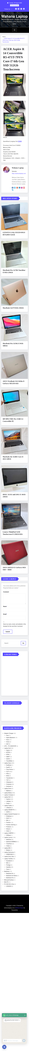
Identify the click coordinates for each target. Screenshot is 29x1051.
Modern (8, 850)
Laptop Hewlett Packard (10, 814)
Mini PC (6, 882)
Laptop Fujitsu (8, 805)
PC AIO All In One (9, 884)
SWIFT (8, 757)
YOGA (8, 846)
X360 (7, 831)
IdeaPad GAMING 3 (11, 841)
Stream (8, 829)
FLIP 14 (8, 771)
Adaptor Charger (8, 733)
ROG (7, 776)
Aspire (8, 750)
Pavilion (8, 822)
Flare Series (9, 769)
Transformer (9, 778)
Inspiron (8, 799)
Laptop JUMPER (8, 833)
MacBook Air (9, 873)
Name (5, 606)
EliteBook (9, 816)
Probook (8, 827)
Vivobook (8, 784)
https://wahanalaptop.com (19, 173)
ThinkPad (9, 844)
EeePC (8, 767)
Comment (6, 592)
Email (5, 614)
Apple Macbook (10, 737)
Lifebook (8, 807)
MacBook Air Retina (11, 875)
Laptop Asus (7, 763)
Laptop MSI (7, 848)
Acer (7, 735)
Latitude (8, 801)
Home (3, 36)
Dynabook (9, 861)
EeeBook (8, 765)
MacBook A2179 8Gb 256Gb (13, 308)
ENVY (8, 818)
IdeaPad (8, 839)
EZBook (8, 835)
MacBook (6, 871)
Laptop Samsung (9, 852)
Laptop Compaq (8, 795)
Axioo (7, 742)
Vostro (8, 803)
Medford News (19, 908)
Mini (7, 820)
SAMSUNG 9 (10, 854)
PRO (7, 773)
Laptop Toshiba (8, 858)
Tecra (7, 869)
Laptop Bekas (8, 793)
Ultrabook (9, 782)
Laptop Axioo (7, 788)
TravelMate (9, 761)
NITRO (8, 752)
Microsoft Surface (9, 880)
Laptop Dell (7, 797)
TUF (7, 780)
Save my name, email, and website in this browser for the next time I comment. (14, 625)
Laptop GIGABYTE (9, 810)
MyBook (8, 791)
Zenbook (8, 786)
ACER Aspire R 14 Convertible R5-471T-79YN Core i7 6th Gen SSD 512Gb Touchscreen (13, 40)
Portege (8, 865)
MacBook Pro (10, 878)
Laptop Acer (7, 748)
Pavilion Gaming (10, 825)
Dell (7, 744)
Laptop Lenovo (8, 837)
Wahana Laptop (14, 16)
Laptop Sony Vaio (9, 856)
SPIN (7, 754)
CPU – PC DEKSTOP (10, 746)
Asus (7, 739)
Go (23, 643)
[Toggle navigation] (14, 30)
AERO (8, 812)
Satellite (8, 867)
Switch (8, 759)
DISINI (20, 141)
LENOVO (8, 886)
